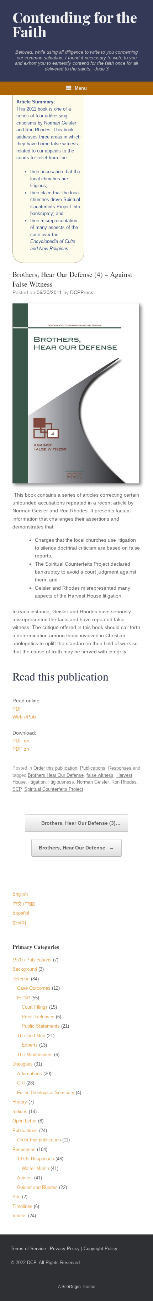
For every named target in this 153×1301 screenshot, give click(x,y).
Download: (24, 733)
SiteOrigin (71, 1287)
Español (20, 913)
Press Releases (38, 1016)
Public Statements (41, 1026)
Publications (92, 768)
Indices (19, 1111)
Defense (21, 978)
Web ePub (24, 717)
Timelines (22, 1206)
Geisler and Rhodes (37, 1187)
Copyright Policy (100, 1248)
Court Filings (35, 1007)
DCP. (32, 1262)
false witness (100, 775)
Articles (25, 1177)
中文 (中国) (23, 903)
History (19, 1102)
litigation (37, 782)
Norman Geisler (93, 782)
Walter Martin (35, 1168)
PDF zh (20, 749)
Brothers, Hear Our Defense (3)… (76, 823)
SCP (16, 789)
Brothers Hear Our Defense (56, 775)
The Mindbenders (35, 1054)
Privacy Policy (65, 1248)
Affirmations (29, 1073)
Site (16, 1196)
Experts (30, 1045)
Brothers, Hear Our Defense (76, 848)
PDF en (21, 741)
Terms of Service (28, 1248)
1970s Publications (32, 960)
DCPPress (81, 292)
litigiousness (61, 782)
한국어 (19, 922)
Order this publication (55, 768)
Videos (19, 1215)
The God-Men (31, 1035)
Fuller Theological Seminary (45, 1092)
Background (24, 969)
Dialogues (22, 1064)
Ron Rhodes (124, 782)
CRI (21, 1083)
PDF (17, 709)
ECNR (23, 997)
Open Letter (24, 1121)
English (20, 894)
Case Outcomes (34, 988)
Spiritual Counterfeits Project (53, 789)
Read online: (26, 700)
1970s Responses (35, 1158)
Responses (119, 768)
